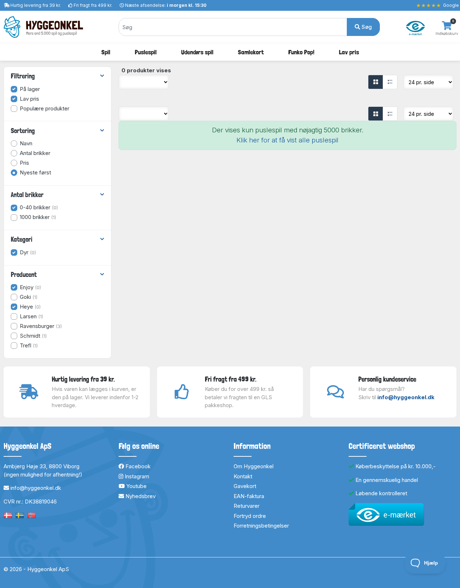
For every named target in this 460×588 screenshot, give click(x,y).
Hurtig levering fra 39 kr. (35, 5)
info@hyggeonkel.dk (405, 397)
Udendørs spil (197, 52)
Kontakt (243, 476)
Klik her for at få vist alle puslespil (287, 140)
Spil (105, 52)
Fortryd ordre (250, 515)
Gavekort (245, 486)
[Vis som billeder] (375, 82)
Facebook (137, 466)
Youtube (136, 486)
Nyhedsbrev (140, 496)
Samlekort (251, 52)
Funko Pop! (301, 52)
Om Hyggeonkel (253, 466)
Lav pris (349, 52)
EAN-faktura (249, 496)
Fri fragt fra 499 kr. (93, 5)
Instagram (136, 476)
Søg (366, 26)
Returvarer (246, 505)
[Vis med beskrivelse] (390, 82)
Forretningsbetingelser (261, 525)
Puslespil (146, 52)
